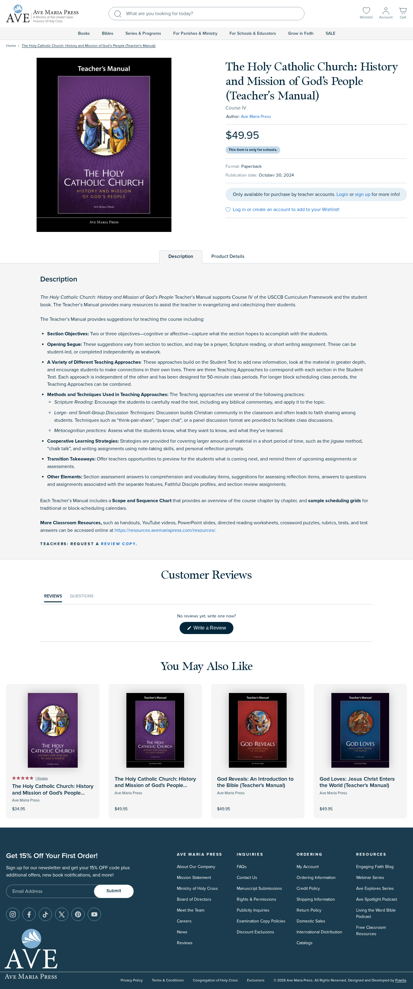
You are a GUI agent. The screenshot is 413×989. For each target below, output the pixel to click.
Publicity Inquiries (253, 910)
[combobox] (206, 13)
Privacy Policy (132, 980)
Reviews (185, 942)
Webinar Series (370, 877)
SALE (330, 33)
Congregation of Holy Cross (215, 980)
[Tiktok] (45, 914)
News (182, 932)
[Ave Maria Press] (42, 14)
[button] (403, 13)
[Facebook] (29, 914)
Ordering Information (316, 877)
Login (342, 194)
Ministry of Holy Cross (197, 888)
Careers (184, 921)
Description (180, 256)
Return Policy (309, 910)
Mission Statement (194, 877)
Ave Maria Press (256, 116)
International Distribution (319, 932)
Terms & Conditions (168, 980)
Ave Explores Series (375, 888)
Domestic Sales (311, 921)
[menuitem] (84, 34)
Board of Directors (194, 899)
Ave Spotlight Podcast (376, 899)
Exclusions (256, 980)
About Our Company (196, 866)
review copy (118, 544)
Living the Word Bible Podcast (376, 913)
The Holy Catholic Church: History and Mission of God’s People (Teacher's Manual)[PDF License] (155, 785)
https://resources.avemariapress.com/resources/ (165, 530)
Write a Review (212, 629)
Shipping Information (316, 899)
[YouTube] (94, 914)
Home (11, 46)
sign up (362, 194)
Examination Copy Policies (261, 921)
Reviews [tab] (53, 597)
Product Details (228, 256)
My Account (308, 866)
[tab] (180, 256)
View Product (155, 805)
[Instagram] (12, 914)
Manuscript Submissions (259, 888)
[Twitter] (61, 914)
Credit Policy (308, 888)
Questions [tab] (81, 597)
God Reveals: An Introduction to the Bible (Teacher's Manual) (255, 782)
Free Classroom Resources (371, 930)
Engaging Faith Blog (375, 866)
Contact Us (247, 877)
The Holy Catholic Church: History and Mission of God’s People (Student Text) (52, 793)
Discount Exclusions (255, 932)
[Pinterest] (78, 914)
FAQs (242, 866)
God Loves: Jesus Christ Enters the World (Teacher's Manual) (357, 782)
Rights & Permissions (256, 899)
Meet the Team (190, 910)
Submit (113, 891)
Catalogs (305, 942)
